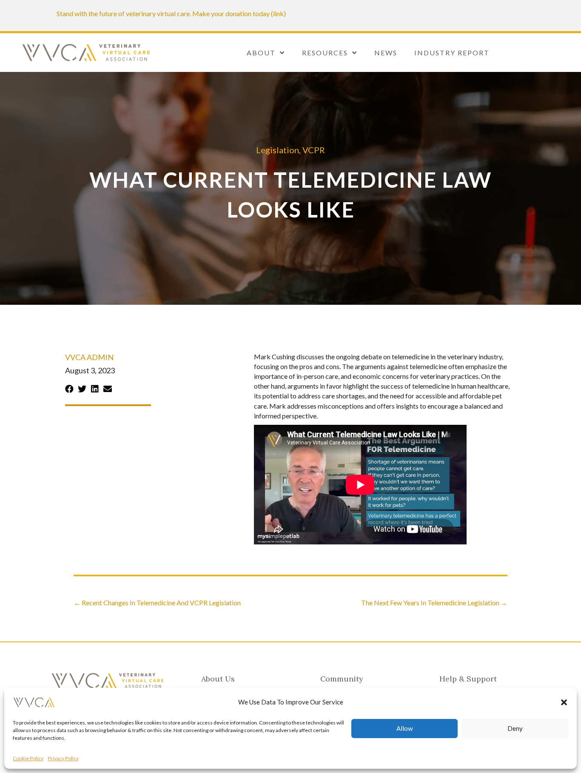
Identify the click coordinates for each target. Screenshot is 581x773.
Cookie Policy (28, 758)
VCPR (313, 150)
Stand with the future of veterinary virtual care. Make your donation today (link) (171, 13)
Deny (515, 728)
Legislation (277, 150)
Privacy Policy (63, 758)
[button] (564, 702)
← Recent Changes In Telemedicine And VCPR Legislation (157, 602)
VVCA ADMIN (89, 357)
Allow (404, 728)
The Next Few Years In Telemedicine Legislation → (434, 602)
